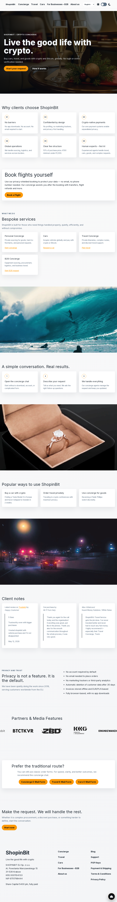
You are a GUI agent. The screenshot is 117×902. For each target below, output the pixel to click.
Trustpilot (22, 607)
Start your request (16, 68)
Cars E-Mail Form (87, 782)
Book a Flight (14, 195)
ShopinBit (10, 4)
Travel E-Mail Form (61, 782)
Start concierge (11, 248)
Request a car (48, 248)
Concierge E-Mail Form (33, 782)
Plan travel (86, 248)
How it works (39, 68)
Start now (9, 827)
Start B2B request (12, 271)
